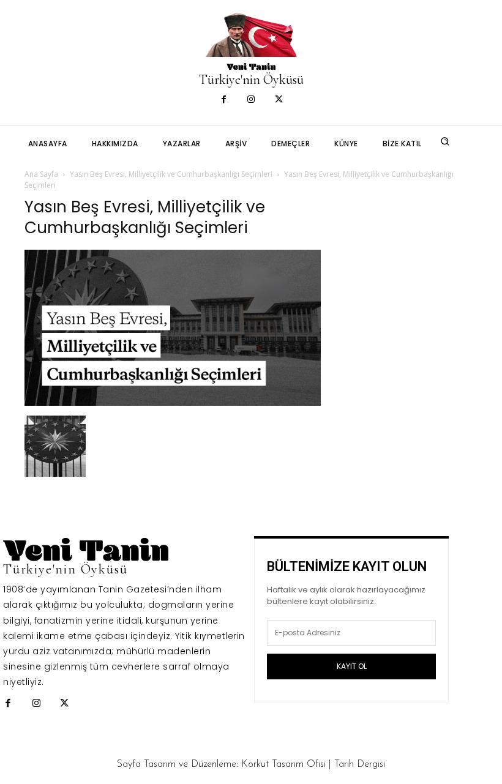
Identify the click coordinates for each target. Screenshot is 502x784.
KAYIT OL (352, 666)
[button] (445, 141)
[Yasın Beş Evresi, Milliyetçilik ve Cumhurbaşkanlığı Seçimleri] (172, 402)
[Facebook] (223, 100)
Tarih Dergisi (359, 764)
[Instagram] (251, 100)
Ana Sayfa (41, 174)
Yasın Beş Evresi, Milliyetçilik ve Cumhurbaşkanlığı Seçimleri (171, 174)
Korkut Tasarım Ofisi (283, 764)
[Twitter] (279, 100)
